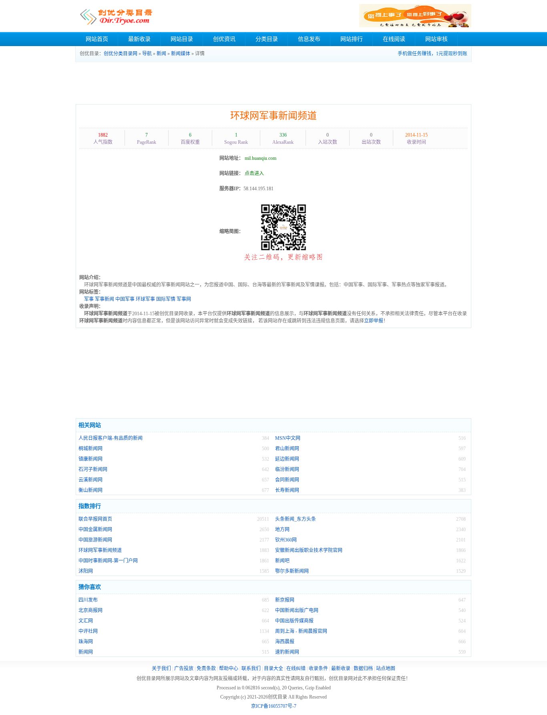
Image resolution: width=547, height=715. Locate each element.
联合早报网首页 (95, 519)
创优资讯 (224, 39)
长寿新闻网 (287, 490)
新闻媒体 (180, 53)
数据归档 (363, 668)
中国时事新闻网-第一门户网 (108, 561)
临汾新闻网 (287, 469)
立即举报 (373, 321)
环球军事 (145, 299)
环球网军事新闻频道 (273, 116)
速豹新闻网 (287, 652)
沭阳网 (85, 571)
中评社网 (88, 631)
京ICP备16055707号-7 (273, 706)
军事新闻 (104, 299)
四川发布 (88, 600)
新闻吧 (282, 561)
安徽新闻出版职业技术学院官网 (308, 550)
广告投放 (183, 668)
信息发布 (309, 39)
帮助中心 (228, 668)
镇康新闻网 (90, 459)
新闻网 (85, 652)
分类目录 (266, 39)
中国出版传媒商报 (294, 621)
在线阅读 (394, 39)
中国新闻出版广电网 (296, 610)
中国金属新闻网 (95, 529)
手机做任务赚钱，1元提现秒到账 (432, 53)
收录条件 (318, 668)
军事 (89, 299)
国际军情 (165, 299)
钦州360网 (286, 540)
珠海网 (85, 642)
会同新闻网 (287, 480)
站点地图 (385, 668)
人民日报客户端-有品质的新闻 (110, 438)
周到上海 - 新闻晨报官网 (301, 631)
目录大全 (273, 668)
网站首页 (97, 39)
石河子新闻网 (92, 469)
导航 (147, 53)
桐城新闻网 (90, 448)
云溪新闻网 (90, 480)
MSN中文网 (287, 438)
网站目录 (182, 39)
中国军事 (125, 299)
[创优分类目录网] (116, 16)
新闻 (161, 53)
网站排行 (351, 39)
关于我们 (161, 668)
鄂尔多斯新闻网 (292, 571)
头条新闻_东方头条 (295, 519)
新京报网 (284, 600)
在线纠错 (296, 668)
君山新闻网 (287, 448)
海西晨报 (284, 642)
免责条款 (206, 668)
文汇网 (85, 621)
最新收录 (139, 39)
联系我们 (251, 668)
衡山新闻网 (90, 490)
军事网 (184, 299)
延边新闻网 (287, 459)
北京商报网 (90, 610)
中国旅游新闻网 (95, 540)
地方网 (282, 529)
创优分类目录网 (120, 53)
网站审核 (436, 39)
